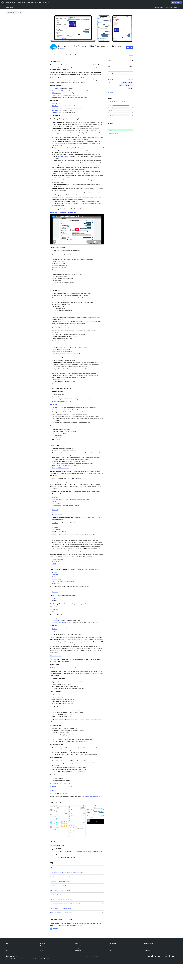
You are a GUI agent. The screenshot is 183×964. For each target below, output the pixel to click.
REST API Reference (58, 103)
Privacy (7, 950)
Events (111, 945)
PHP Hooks (55, 106)
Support (131, 55)
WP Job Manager (56, 583)
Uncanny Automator (57, 618)
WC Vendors (55, 566)
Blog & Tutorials (56, 97)
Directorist (55, 574)
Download (129, 47)
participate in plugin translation (92, 796)
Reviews (60, 55)
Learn (76, 943)
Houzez (54, 590)
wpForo (54, 598)
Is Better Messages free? (56, 868)
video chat (130, 88)
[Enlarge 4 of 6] (83, 826)
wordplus (62, 48)
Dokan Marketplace (57, 559)
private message (128, 85)
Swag (111, 950)
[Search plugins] (20, 12)
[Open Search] (168, 2)
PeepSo (54, 501)
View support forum (113, 133)
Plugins (42, 948)
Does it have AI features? (56, 894)
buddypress (124, 82)
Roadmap (54, 112)
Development (78, 55)
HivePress (54, 572)
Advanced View (112, 92)
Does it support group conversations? (60, 876)
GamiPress (60, 156)
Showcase (42, 943)
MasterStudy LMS (57, 529)
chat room (130, 82)
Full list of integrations (55, 656)
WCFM (54, 564)
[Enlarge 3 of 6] (83, 806)
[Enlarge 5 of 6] (102, 806)
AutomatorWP (56, 620)
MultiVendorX (55, 561)
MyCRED (67, 156)
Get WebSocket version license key (60, 786)
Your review (111, 118)
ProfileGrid (55, 510)
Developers (77, 948)
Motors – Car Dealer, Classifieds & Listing (63, 581)
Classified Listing (56, 579)
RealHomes (55, 592)
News (7, 945)
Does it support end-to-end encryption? (60, 908)
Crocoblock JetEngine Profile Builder (61, 622)
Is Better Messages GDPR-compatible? (60, 890)
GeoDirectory (55, 577)
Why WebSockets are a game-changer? (60, 783)
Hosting (7, 948)
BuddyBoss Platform (57, 499)
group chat (121, 85)
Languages (53, 790)
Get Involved (113, 943)
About (7, 943)
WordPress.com (148, 943)
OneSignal (54, 629)
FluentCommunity (56, 505)
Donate (112, 948)
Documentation (78, 945)
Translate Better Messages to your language (63, 212)
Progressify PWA (56, 631)
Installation (69, 55)
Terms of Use (75, 786)
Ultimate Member (56, 503)
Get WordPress (176, 2)
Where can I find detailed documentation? (61, 912)
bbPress (146, 948)
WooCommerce (65, 171)
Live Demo (55, 88)
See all (131, 118)
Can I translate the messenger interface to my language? (65, 903)
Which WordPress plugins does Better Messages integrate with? (67, 872)
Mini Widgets (53, 404)
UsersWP (54, 512)
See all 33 (130, 79)
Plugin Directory (9, 7)
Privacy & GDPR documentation (60, 468)
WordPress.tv (78, 950)
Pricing (54, 95)
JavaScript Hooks (57, 108)
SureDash (54, 507)
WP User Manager (57, 514)
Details (53, 55)
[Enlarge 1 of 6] (65, 806)
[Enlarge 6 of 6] (102, 821)
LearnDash (55, 523)
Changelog (55, 110)
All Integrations (56, 93)
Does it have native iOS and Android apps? (61, 899)
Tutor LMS (55, 527)
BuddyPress (55, 497)
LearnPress (55, 525)
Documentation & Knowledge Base (62, 91)
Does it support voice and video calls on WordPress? (64, 885)
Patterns (42, 950)
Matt (145, 945)
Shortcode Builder (93, 637)
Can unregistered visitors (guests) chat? (60, 881)
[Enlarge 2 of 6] (65, 819)
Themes (42, 945)
